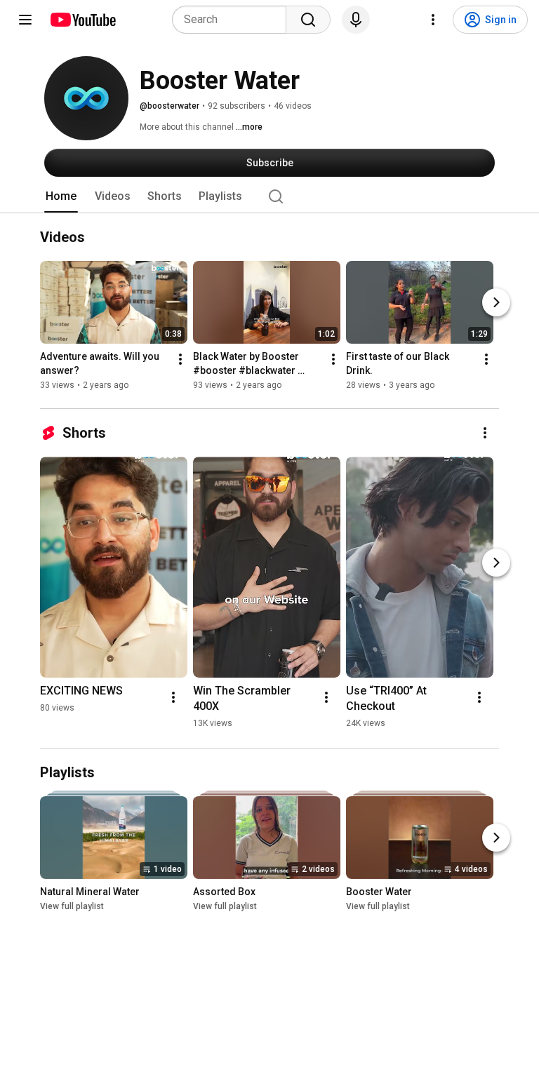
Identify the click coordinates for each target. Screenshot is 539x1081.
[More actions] (180, 359)
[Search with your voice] (356, 20)
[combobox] (233, 19)
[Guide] (25, 19)
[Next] (496, 302)
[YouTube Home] (82, 19)
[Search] (308, 20)
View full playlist (72, 906)
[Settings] (433, 19)
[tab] (61, 196)
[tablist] (269, 196)
